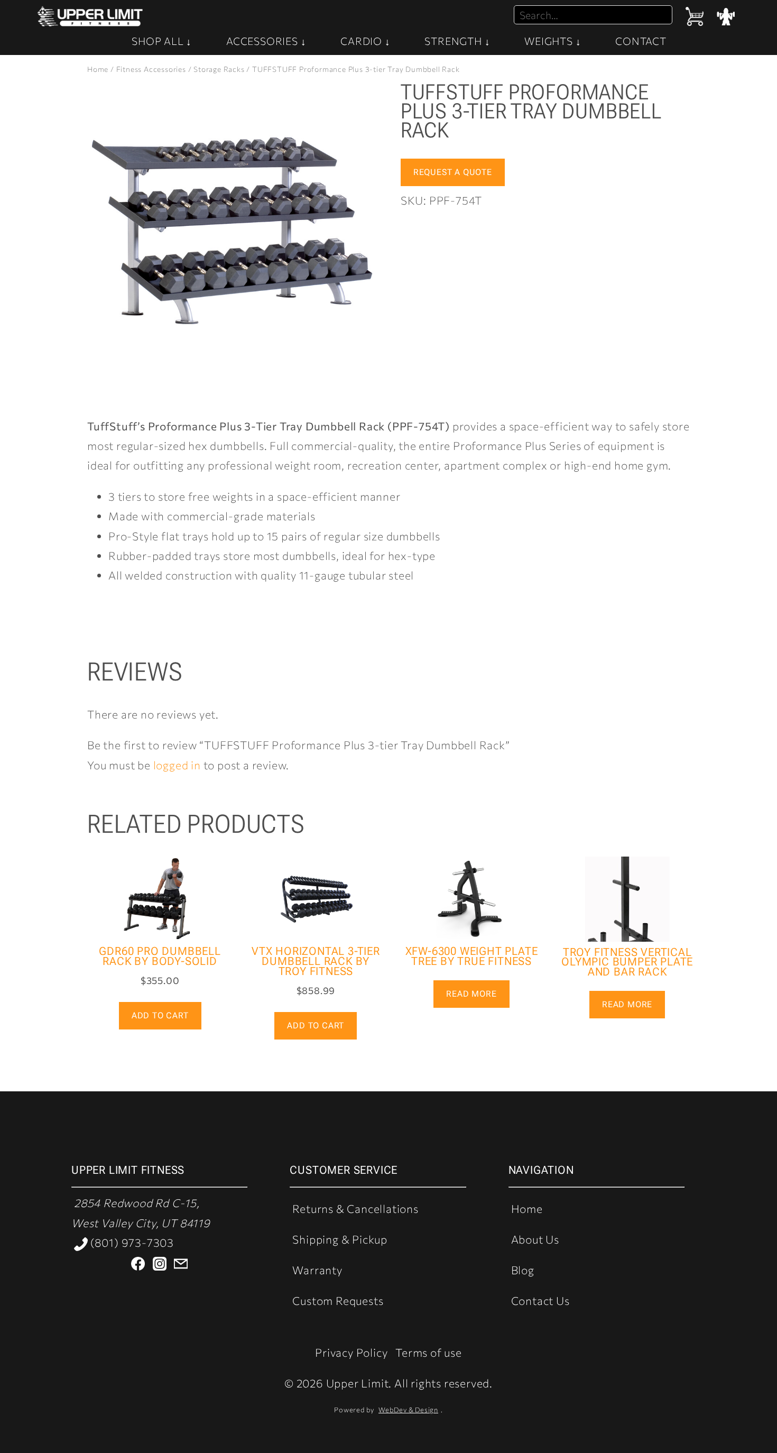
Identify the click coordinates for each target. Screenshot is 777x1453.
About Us (535, 1239)
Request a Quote (452, 172)
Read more (471, 994)
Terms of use (428, 1352)
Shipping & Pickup (339, 1239)
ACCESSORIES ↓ (266, 40)
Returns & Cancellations (355, 1208)
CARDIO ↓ (365, 40)
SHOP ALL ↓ (162, 40)
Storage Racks (218, 69)
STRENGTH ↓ (457, 40)
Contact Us (540, 1300)
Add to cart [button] (160, 1015)
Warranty (317, 1269)
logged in (177, 764)
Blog (522, 1269)
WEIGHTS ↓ (552, 40)
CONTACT (641, 40)
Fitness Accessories (151, 69)
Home (97, 69)
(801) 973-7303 (131, 1242)
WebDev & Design (408, 1409)
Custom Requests (337, 1300)
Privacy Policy (351, 1352)
